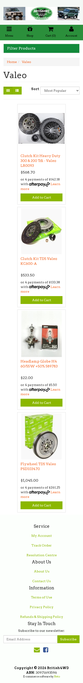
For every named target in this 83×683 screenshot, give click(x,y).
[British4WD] (41, 12)
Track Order (41, 545)
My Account (41, 536)
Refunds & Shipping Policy (41, 617)
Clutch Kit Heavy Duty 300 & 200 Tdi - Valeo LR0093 (40, 161)
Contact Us (41, 581)
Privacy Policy (41, 607)
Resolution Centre (42, 555)
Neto (57, 676)
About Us (41, 571)
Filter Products (21, 48)
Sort (34, 89)
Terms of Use (41, 597)
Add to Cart (41, 197)
